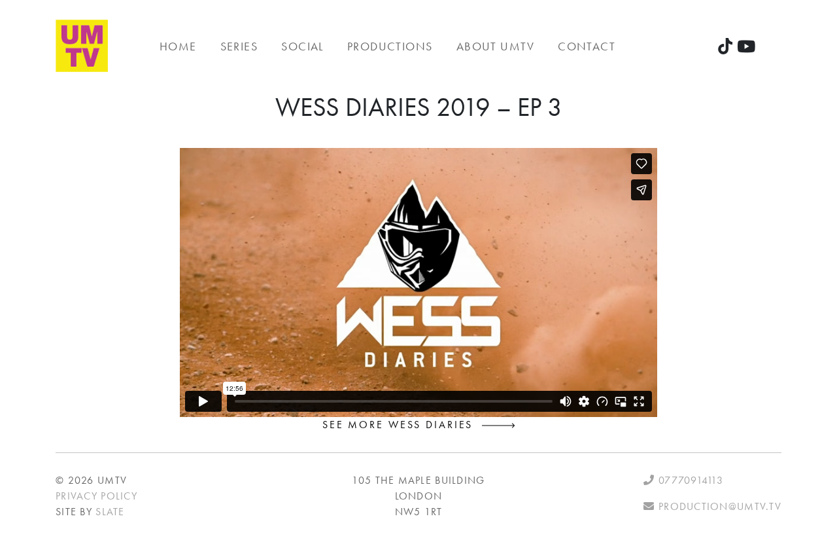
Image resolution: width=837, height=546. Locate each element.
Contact (586, 46)
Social (302, 46)
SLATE (109, 512)
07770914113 (689, 480)
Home (178, 46)
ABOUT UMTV (495, 46)
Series (239, 46)
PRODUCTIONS (390, 46)
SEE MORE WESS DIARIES (402, 424)
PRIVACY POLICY (96, 496)
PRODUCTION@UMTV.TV (718, 506)
